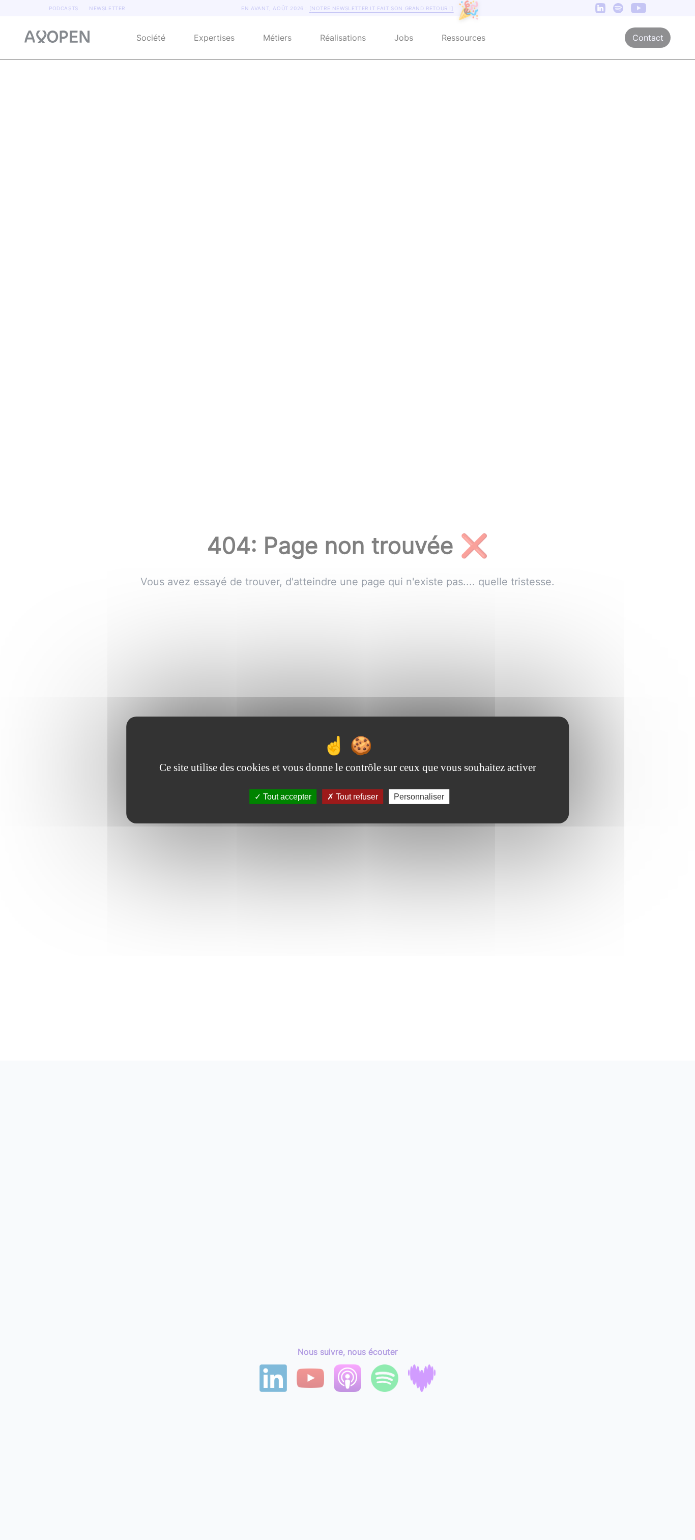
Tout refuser (356, 796)
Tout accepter (286, 796)
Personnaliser (419, 796)
